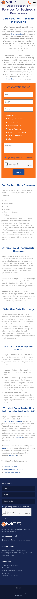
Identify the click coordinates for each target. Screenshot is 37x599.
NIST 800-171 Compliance (16, 132)
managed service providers (11, 421)
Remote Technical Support (13, 469)
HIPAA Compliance (14, 126)
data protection (17, 34)
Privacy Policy (18, 595)
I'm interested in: (10, 115)
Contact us (19, 438)
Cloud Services (12, 122)
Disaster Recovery (14, 129)
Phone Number (8, 501)
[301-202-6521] (26, 2)
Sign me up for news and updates (19, 158)
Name (7, 95)
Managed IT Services (15, 119)
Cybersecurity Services (12, 472)
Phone (8, 109)
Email (7, 102)
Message (8, 145)
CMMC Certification (14, 136)
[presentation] (19, 164)
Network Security (10, 467)
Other (9, 139)
